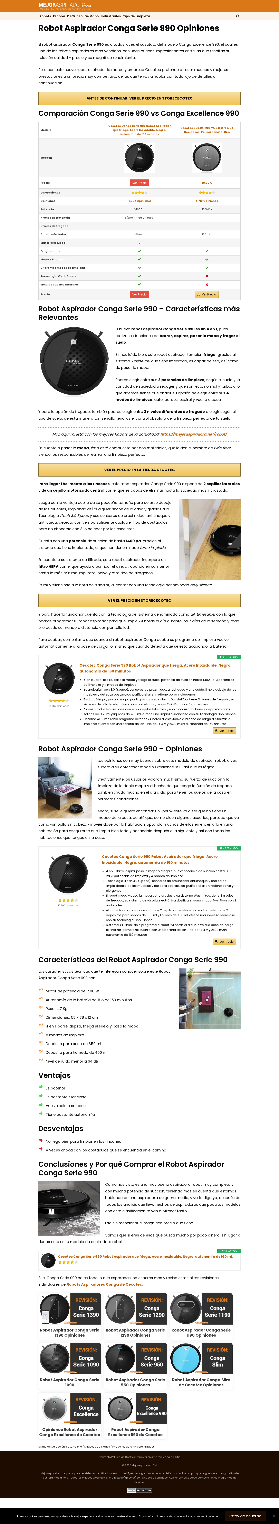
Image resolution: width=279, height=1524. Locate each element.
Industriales (111, 16)
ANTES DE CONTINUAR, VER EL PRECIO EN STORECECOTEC (140, 98)
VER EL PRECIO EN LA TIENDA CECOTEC (139, 469)
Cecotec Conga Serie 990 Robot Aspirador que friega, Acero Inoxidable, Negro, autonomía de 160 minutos (139, 130)
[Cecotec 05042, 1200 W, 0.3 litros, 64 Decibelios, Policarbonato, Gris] (207, 158)
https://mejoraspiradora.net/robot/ (193, 434)
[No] (274, 1516)
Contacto (105, 1457)
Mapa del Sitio (171, 1457)
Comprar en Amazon (149, 1457)
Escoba (59, 16)
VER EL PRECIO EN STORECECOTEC (139, 600)
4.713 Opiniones (206, 201)
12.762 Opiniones (139, 201)
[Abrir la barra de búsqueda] (238, 16)
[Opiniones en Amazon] (139, 192)
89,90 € (206, 183)
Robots (45, 16)
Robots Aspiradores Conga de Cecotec (104, 1284)
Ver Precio (139, 183)
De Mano (92, 16)
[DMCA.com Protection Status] (139, 1492)
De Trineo (75, 16)
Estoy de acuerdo (245, 1515)
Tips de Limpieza (136, 16)
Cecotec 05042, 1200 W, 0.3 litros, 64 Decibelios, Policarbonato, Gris (206, 130)
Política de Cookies (123, 1457)
